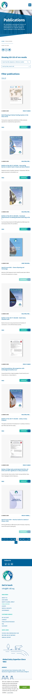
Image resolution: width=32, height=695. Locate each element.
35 (11, 539)
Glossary (4, 626)
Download (23, 127)
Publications (6, 604)
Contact (4, 619)
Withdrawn (23, 279)
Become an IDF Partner (8, 635)
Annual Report (6, 637)
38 (20, 539)
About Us (4, 597)
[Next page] (16, 542)
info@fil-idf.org (8, 589)
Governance (5, 610)
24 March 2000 (5, 111)
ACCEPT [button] (25, 687)
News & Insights (7, 608)
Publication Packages (8, 621)
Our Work (5, 600)
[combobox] (16, 61)
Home (2, 41)
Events (4, 606)
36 (14, 539)
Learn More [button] (10, 692)
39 (23, 539)
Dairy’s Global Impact (8, 602)
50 (29, 539)
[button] (29, 4)
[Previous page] (2, 539)
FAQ (3, 624)
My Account (5, 617)
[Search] (28, 61)
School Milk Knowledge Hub (10, 633)
